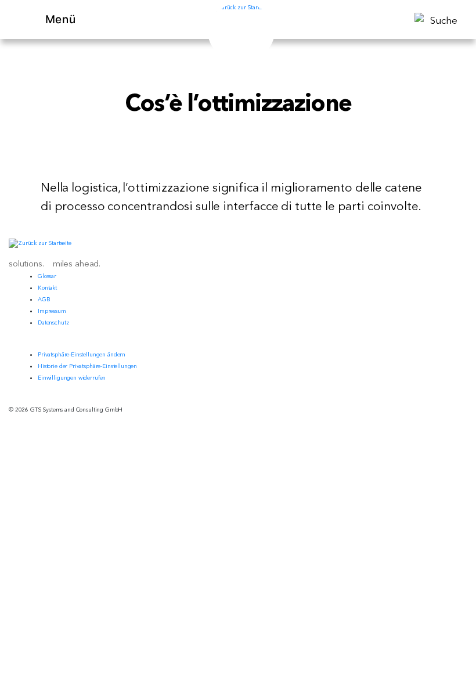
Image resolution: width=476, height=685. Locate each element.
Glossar (47, 276)
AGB (44, 299)
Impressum (52, 311)
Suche (443, 20)
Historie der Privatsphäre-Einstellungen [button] (87, 366)
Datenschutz (53, 322)
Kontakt (47, 287)
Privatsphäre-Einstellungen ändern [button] (81, 354)
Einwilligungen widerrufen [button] (72, 377)
